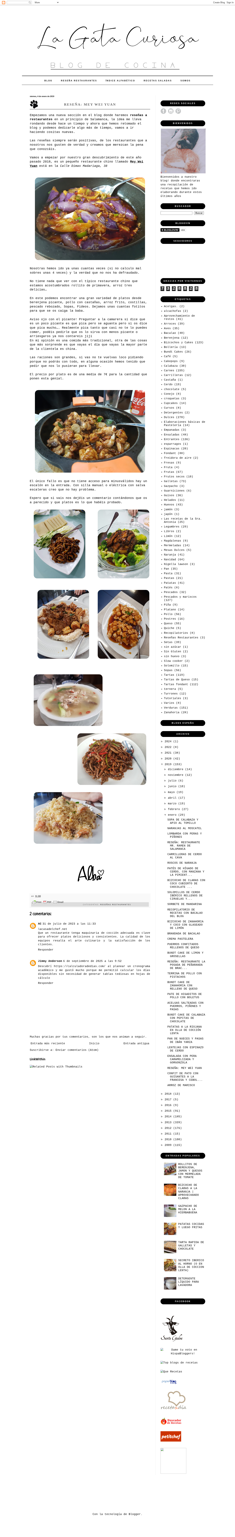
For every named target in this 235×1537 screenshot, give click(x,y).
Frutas (169, 472)
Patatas (170, 583)
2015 (169, 1111)
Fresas (169, 462)
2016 (169, 1105)
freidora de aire (177, 458)
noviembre (176, 775)
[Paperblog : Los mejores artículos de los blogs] (169, 1383)
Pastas (169, 578)
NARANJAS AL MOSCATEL (184, 828)
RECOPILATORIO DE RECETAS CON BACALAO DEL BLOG (185, 913)
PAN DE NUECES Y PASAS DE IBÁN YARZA (185, 1040)
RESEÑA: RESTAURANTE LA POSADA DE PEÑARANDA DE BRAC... (186, 965)
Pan (166, 568)
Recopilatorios (176, 633)
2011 (169, 1133)
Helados (170, 500)
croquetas (171, 398)
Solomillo (171, 665)
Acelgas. (171, 306)
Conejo (169, 394)
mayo (172, 792)
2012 (169, 1128)
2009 (169, 1145)
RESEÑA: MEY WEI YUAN (184, 1068)
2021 (169, 752)
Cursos (169, 407)
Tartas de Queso (177, 679)
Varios (169, 703)
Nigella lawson (176, 564)
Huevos (169, 504)
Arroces (170, 323)
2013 (169, 1122)
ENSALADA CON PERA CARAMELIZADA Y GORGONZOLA (182, 1059)
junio (173, 786)
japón (168, 514)
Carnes (169, 370)
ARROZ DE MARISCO (181, 1085)
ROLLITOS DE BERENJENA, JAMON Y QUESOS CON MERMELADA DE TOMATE (190, 1171)
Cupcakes (171, 403)
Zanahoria (171, 712)
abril (173, 798)
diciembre (176, 769)
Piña (167, 604)
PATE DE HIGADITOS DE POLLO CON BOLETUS (184, 996)
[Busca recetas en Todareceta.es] (179, 1362)
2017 (169, 1099)
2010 (169, 1139)
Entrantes (171, 439)
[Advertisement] (92, 1493)
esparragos (172, 444)
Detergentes (173, 412)
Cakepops (171, 361)
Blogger (135, 1514)
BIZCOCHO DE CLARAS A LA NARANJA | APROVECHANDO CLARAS (188, 1192)
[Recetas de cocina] (171, 1424)
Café (167, 356)
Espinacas (171, 448)
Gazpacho (171, 486)
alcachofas (172, 311)
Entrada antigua (136, 1043)
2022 (169, 747)
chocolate (171, 389)
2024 (169, 741)
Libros (169, 531)
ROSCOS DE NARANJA (182, 863)
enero (173, 815)
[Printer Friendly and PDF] (48, 902)
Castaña (170, 379)
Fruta (168, 467)
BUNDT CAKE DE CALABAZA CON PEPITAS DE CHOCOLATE (186, 1018)
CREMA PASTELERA (180, 939)
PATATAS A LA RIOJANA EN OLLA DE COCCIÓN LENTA (184, 1030)
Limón (168, 536)
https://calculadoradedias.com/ (79, 966)
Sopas (168, 670)
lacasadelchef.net (52, 929)
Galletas (171, 481)
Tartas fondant (176, 684)
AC (39, 923)
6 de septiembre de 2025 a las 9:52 (92, 961)
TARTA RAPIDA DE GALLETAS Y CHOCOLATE (191, 1245)
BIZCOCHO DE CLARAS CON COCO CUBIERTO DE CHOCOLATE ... (186, 883)
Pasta (168, 573)
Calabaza (171, 366)
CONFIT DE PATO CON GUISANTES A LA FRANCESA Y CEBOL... (185, 1077)
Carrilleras (173, 375)
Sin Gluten (172, 651)
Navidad (170, 559)
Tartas (169, 675)
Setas (168, 642)
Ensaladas (171, 434)
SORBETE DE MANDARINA (184, 904)
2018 (169, 1094)
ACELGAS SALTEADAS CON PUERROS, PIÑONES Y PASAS (185, 1006)
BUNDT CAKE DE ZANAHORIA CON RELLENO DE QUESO (182, 985)
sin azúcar (172, 647)
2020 (169, 758)
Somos (185, 80)
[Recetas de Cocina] (173, 1410)
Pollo (168, 614)
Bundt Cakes (173, 351)
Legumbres (171, 526)
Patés (168, 587)
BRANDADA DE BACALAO (183, 933)
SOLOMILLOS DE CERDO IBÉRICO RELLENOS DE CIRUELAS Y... (185, 895)
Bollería (171, 347)
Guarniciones (174, 490)
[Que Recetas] (171, 1371)
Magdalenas (172, 540)
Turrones (171, 693)
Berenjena (171, 337)
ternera (170, 689)
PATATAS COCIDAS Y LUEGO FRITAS (191, 1226)
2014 (169, 1116)
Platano (170, 609)
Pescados (171, 592)
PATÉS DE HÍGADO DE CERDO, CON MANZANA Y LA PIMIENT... (185, 872)
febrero (175, 809)
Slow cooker (173, 661)
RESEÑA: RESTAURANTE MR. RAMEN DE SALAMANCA (183, 846)
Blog (48, 80)
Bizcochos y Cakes (178, 342)
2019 (169, 764)
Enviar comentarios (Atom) (77, 1050)
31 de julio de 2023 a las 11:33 (69, 923)
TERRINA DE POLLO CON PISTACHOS (184, 975)
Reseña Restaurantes (79, 80)
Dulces (169, 417)
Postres (170, 619)
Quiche (169, 628)
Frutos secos (174, 476)
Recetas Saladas (158, 80)
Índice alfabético (120, 80)
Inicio (94, 1043)
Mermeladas (172, 545)
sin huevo (171, 656)
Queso (168, 623)
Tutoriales (172, 698)
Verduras (171, 707)
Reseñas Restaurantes (115, 904)
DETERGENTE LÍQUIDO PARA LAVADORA (188, 1282)
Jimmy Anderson (50, 961)
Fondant (170, 453)
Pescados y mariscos (180, 596)
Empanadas (171, 430)
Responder (46, 949)
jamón (168, 509)
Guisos (169, 495)
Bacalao (170, 333)
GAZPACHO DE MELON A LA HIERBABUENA (187, 1209)
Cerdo (168, 384)
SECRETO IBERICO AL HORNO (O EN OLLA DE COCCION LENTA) (191, 1265)
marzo (173, 803)
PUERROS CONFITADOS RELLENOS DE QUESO (183, 946)
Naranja (170, 554)
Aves (167, 328)
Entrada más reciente (48, 1043)
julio (173, 780)
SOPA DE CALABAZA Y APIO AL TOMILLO (182, 821)
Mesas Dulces (174, 550)
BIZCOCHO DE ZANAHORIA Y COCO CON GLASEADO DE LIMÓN (185, 925)
